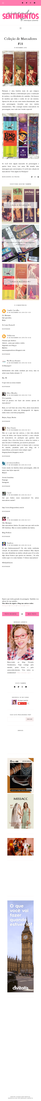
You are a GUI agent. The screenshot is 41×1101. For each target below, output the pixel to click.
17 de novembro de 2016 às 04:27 (19, 495)
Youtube (13, 605)
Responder (6, 329)
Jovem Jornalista (13, 463)
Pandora (10, 543)
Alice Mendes (12, 393)
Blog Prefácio (6, 532)
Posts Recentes (11, 614)
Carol (9, 493)
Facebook (20, 605)
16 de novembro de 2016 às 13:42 (19, 337)
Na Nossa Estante (14, 361)
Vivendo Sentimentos (22, 1096)
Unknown (11, 335)
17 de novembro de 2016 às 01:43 (19, 465)
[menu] (3, 3)
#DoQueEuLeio (7, 562)
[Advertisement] (20, 878)
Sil (8, 518)
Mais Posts (32, 614)
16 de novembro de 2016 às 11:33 (19, 312)
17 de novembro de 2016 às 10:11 (18, 520)
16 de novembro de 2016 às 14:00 (19, 363)
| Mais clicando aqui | (24, 672)
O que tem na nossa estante (11, 383)
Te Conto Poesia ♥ (8, 325)
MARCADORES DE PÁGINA (11, 177)
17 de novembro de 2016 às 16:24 (19, 545)
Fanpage (5, 480)
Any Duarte (11, 428)
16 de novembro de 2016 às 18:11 (19, 430)
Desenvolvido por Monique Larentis (20, 1098)
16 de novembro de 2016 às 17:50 (19, 395)
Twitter (27, 605)
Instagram (5, 482)
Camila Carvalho (13, 310)
